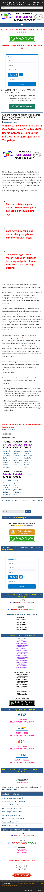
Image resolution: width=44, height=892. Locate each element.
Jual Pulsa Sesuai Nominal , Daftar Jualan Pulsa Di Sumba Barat (17, 458)
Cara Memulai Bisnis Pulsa (11, 805)
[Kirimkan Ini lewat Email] (4, 434)
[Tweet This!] (11, 430)
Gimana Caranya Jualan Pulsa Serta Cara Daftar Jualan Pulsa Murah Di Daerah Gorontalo (21, 117)
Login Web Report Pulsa (10, 822)
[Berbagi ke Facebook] (10, 434)
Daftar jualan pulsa (25, 207)
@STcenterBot (22, 694)
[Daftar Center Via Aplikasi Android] (22, 705)
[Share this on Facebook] (7, 430)
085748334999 (22, 630)
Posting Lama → (36, 500)
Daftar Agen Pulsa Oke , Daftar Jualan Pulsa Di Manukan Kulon (17, 487)
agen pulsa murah (10, 122)
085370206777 (22, 622)
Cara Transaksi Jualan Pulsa (11, 815)
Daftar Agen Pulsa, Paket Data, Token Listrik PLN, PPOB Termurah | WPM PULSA (22, 3)
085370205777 (22, 620)
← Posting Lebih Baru (9, 500)
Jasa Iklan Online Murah (36, 890)
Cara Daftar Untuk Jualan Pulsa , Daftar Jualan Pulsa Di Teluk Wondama (7, 487)
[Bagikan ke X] (8, 434)
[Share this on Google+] (15, 430)
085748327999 (22, 627)
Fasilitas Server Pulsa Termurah (13, 801)
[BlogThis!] (6, 434)
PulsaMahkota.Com (8, 427)
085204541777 (22, 617)
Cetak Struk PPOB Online (11, 825)
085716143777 (22, 625)
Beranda (24, 500)
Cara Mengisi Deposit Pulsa (12, 812)
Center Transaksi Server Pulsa (13, 818)
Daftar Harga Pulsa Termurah (12, 798)
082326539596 (23, 780)
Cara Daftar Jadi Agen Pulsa (11, 808)
